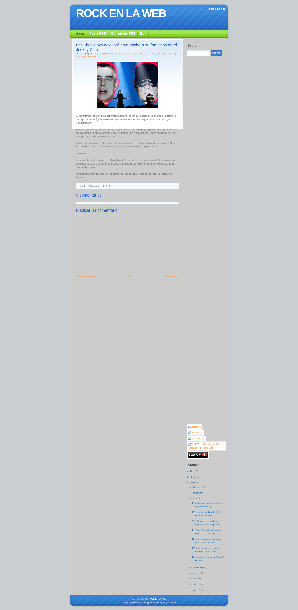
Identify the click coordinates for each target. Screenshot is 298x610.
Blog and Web (169, 602)
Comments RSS (123, 33)
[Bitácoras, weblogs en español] (196, 438)
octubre (197, 498)
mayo (196, 590)
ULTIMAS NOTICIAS (86, 57)
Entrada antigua (171, 276)
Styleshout (137, 602)
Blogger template (152, 602)
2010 (192, 477)
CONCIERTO (102, 53)
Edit (143, 33)
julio (195, 578)
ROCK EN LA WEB (121, 13)
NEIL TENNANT (141, 53)
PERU (153, 53)
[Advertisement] (203, 117)
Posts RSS (97, 33)
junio (195, 584)
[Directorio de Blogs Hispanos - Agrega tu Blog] (206, 448)
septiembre (198, 567)
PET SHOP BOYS (166, 53)
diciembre (198, 487)
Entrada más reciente (86, 276)
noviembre (198, 493)
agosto (196, 573)
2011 (192, 471)
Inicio (130, 276)
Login (221, 8)
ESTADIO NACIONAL (121, 53)
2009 (192, 482)
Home (210, 8)
